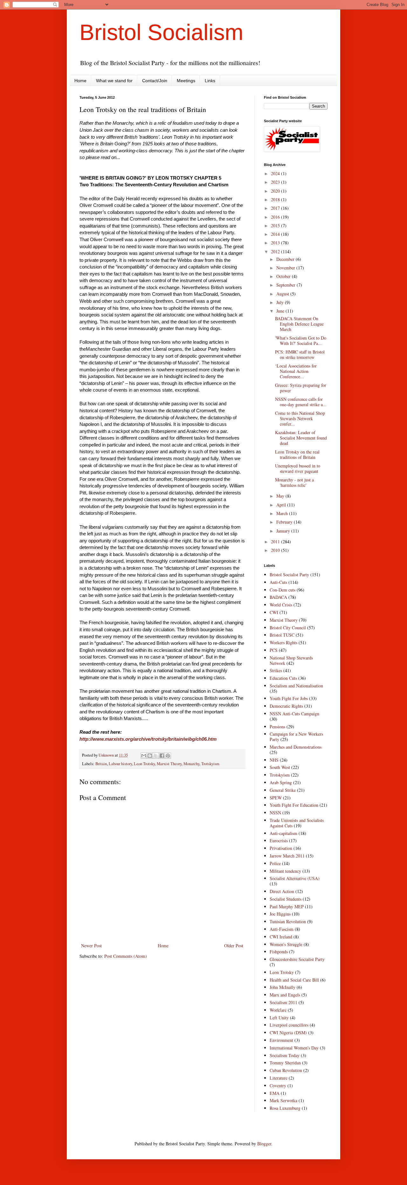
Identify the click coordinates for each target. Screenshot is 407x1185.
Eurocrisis (279, 840)
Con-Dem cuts (282, 590)
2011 (276, 542)
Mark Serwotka (283, 1100)
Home (80, 80)
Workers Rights (283, 642)
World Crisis (281, 605)
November (286, 268)
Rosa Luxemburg (285, 1108)
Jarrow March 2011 (287, 856)
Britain (101, 763)
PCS (274, 650)
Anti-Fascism (281, 929)
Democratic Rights (286, 706)
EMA (274, 1093)
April (281, 505)
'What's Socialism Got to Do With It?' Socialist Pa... (300, 340)
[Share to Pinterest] (168, 755)
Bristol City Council (288, 628)
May (281, 496)
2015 (276, 225)
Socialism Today (285, 1055)
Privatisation (281, 848)
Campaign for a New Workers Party (296, 736)
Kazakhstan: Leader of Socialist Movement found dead (301, 437)
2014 (276, 234)
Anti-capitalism (283, 833)
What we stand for (114, 80)
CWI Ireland (281, 937)
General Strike (283, 790)
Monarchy (191, 763)
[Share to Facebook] (162, 755)
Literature (278, 1078)
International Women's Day (294, 1048)
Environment (281, 1040)
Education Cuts (283, 678)
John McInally (282, 987)
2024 (276, 173)
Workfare (278, 1010)
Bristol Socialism (161, 32)
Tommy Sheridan (285, 1063)
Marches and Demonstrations (295, 747)
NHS (274, 760)
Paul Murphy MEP (287, 907)
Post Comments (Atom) (125, 956)
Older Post (233, 946)
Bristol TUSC (282, 635)
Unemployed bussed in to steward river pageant (297, 468)
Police (275, 863)
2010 (276, 550)
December (286, 259)
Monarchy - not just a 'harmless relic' (294, 482)
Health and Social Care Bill (294, 980)
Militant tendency (285, 871)
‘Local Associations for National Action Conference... (296, 371)
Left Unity (279, 1018)
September (286, 285)
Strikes (276, 670)
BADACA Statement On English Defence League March (299, 323)
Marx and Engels (285, 995)
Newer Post (91, 946)
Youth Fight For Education (294, 805)
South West (280, 767)
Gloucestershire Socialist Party (297, 959)
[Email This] (144, 755)
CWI (274, 612)
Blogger (264, 1144)
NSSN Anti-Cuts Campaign (294, 714)
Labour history (120, 763)
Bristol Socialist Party (289, 575)
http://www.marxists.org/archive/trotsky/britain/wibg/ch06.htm (148, 739)
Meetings (186, 80)
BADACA (278, 597)
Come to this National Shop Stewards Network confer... (300, 418)
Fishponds (279, 952)
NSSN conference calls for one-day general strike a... (301, 401)
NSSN (275, 813)
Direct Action (282, 891)
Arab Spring (281, 782)
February (285, 522)
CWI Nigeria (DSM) (288, 1032)
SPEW (276, 798)
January (283, 531)
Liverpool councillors (289, 1025)
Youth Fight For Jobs (289, 698)
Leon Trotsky (144, 763)
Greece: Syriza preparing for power (300, 388)
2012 (276, 251)
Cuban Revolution (286, 1070)
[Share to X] (156, 755)
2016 (276, 217)
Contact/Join (154, 80)
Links (210, 80)
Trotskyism (210, 763)
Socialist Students (285, 899)
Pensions (277, 727)
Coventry (278, 1085)
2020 (276, 191)
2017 (276, 208)
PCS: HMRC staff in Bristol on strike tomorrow (300, 354)
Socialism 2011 (283, 1002)
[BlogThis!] (150, 755)
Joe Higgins (280, 914)
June (281, 311)
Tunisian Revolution (288, 921)
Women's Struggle (286, 944)
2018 (276, 199)
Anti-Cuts (278, 582)
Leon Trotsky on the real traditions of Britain (297, 454)
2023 (276, 182)
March (282, 513)
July (280, 302)
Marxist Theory (169, 763)
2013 (276, 243)
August (283, 294)
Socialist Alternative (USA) (295, 878)
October (284, 276)
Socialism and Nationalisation (296, 686)
